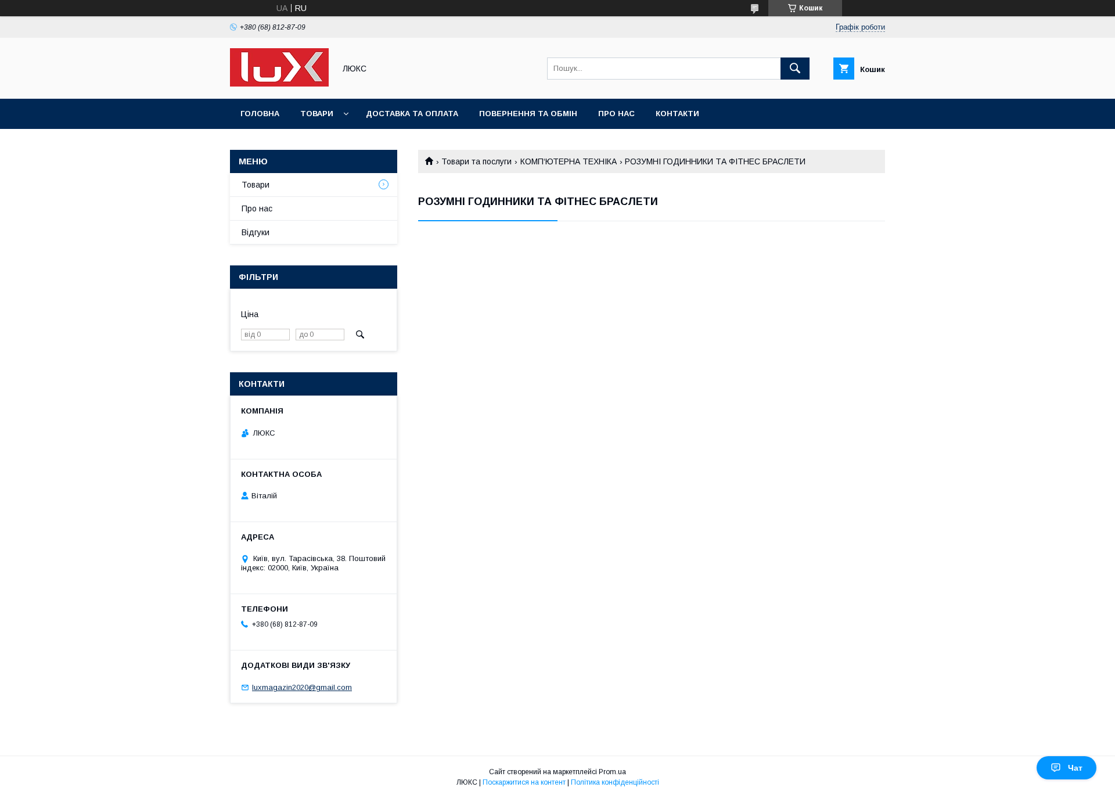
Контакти (677, 113)
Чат (1075, 767)
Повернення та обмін (528, 113)
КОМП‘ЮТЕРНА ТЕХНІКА (568, 161)
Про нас (616, 113)
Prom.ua (612, 772)
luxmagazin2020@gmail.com (302, 687)
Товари (316, 113)
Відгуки (255, 232)
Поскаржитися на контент (524, 782)
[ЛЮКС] (279, 83)
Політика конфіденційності (615, 782)
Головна (259, 113)
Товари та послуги (476, 161)
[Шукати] (795, 68)
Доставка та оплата (412, 113)
